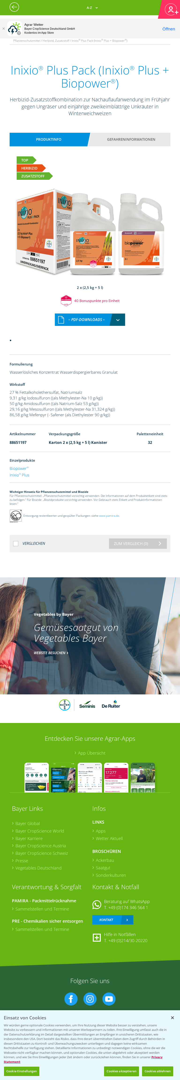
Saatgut (103, 867)
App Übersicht (91, 753)
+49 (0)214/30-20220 (127, 940)
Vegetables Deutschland (38, 868)
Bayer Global (27, 823)
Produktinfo (48, 139)
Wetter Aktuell (109, 838)
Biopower (19, 468)
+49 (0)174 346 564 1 (128, 907)
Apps (100, 831)
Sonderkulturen (111, 875)
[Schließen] (3, 28)
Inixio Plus (19, 475)
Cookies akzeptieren (121, 1071)
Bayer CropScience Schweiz (41, 853)
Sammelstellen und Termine (42, 909)
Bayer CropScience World (39, 831)
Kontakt (106, 920)
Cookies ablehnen (158, 1071)
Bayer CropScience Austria (40, 845)
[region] (90, 1045)
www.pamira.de (109, 516)
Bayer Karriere (29, 838)
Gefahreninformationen (131, 139)
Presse (21, 860)
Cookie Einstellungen (21, 1071)
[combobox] (90, 319)
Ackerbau (105, 860)
